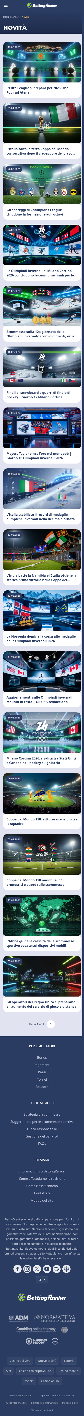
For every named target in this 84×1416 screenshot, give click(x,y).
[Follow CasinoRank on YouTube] (47, 1269)
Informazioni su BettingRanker (42, 1171)
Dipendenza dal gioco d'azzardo (57, 1395)
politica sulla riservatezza (44, 1402)
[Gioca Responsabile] (36, 1330)
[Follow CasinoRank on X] (37, 1269)
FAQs (42, 1143)
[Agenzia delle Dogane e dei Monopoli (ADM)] (19, 1318)
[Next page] (51, 1024)
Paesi (42, 1072)
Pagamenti (42, 1065)
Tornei (42, 1079)
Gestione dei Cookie (20, 1395)
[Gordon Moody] (36, 1341)
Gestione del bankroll (42, 1136)
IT (40, 1280)
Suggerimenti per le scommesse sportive (42, 1121)
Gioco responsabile (42, 1129)
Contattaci (42, 1193)
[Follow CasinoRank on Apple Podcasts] (66, 1269)
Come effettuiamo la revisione (42, 1178)
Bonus (42, 1057)
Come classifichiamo (42, 1186)
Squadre (42, 1086)
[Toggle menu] (6, 5)
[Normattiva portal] (54, 1318)
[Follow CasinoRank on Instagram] (27, 1269)
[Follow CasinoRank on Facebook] (17, 1269)
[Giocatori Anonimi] (64, 1330)
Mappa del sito (42, 1200)
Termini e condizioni (42, 1410)
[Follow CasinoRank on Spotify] (57, 1269)
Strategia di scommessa (42, 1114)
